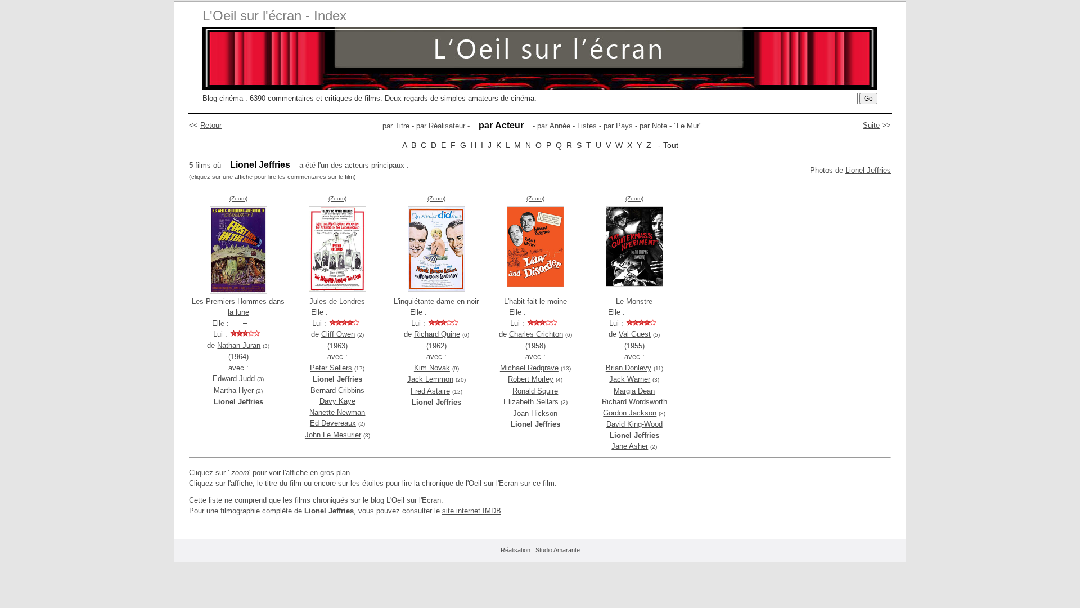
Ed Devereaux (333, 423)
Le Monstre (634, 301)
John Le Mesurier (333, 435)
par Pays (618, 126)
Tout (670, 145)
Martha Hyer (234, 390)
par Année (553, 126)
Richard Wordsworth (634, 401)
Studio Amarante (558, 550)
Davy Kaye (338, 401)
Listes (587, 126)
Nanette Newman (337, 412)
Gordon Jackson (629, 413)
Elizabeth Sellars (531, 401)
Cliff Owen (338, 334)
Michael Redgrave (529, 368)
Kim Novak (432, 368)
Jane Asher (629, 446)
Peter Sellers (331, 368)
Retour (211, 125)
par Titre (396, 126)
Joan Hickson (535, 413)
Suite (871, 125)
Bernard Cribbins (337, 390)
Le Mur (688, 126)
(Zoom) (239, 198)
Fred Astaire (430, 391)
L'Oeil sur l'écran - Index (274, 15)
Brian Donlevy (628, 368)
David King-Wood (634, 424)
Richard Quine (437, 334)
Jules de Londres (337, 301)
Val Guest (635, 334)
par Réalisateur (440, 126)
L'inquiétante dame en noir (436, 301)
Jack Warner (629, 379)
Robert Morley (531, 379)
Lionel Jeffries (868, 170)
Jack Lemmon (430, 379)
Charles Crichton (536, 334)
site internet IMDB (471, 511)
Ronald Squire (535, 391)
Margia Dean (634, 391)
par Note (653, 126)
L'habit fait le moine (535, 301)
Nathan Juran (238, 345)
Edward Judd (234, 378)
